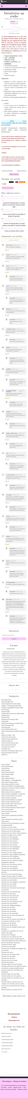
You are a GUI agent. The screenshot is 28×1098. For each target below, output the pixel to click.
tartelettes (8, 123)
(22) (9, 743)
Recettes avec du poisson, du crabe (11, 937)
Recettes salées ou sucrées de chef (11, 989)
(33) (8, 737)
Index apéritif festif (7, 766)
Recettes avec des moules (8, 884)
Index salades (5, 813)
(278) (11, 706)
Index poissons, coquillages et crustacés (13, 794)
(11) (5, 749)
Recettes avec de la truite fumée (10, 831)
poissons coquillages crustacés (16, 18)
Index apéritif (5, 764)
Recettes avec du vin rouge (9, 960)
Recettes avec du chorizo (8, 911)
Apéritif (6, 18)
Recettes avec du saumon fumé (10, 954)
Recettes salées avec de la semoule (11, 964)
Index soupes (5, 821)
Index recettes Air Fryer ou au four (11, 796)
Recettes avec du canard (8, 909)
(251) (12, 708)
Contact (10, 1087)
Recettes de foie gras (7, 962)
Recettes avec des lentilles (9, 880)
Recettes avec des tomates (9, 903)
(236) (5, 709)
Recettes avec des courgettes (10, 856)
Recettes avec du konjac (8, 935)
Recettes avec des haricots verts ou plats (13, 878)
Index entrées (5, 776)
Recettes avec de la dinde (9, 827)
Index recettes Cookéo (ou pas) (10, 802)
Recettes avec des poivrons (9, 899)
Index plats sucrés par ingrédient (11, 792)
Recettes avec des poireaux (9, 897)
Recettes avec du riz (7, 952)
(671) (6, 700)
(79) (5, 727)
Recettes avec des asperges (9, 837)
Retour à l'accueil (14, 174)
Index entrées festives (7, 778)
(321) (7, 702)
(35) (8, 735)
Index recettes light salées (9, 805)
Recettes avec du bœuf (8, 907)
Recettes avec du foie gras (9, 925)
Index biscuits (5, 768)
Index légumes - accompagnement (11, 780)
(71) (9, 729)
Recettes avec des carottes (9, 845)
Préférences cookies (22, 1089)
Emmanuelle (15, 673)
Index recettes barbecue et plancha (11, 800)
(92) (4, 721)
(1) (4, 754)
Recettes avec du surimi (8, 956)
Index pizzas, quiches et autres (10, 784)
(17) (7, 747)
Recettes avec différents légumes (11, 905)
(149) (5, 717)
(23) (6, 741)
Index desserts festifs (7, 772)
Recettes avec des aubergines (10, 839)
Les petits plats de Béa (7, 1045)
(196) (12, 713)
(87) (12, 723)
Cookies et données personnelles (8, 1089)
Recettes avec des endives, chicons (11, 864)
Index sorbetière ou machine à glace (12, 819)
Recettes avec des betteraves (10, 843)
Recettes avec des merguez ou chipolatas (13, 882)
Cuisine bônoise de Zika (7, 1039)
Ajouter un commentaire (14, 240)
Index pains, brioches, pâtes (9, 782)
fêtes (17, 123)
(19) (8, 745)
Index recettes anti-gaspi (8, 798)
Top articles (4, 1087)
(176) (5, 715)
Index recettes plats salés (9, 811)
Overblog (23, 1081)
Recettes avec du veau (7, 958)
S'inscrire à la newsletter (7, 188)
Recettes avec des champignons (10, 847)
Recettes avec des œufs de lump (10, 892)
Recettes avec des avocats (9, 841)
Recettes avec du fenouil (8, 923)
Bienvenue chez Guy (6, 1033)
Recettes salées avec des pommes (11, 976)
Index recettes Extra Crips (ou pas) (11, 804)
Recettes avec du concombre (9, 913)
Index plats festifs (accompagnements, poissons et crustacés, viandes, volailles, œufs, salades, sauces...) (13, 788)
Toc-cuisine (4, 1052)
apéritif (12, 121)
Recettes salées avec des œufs (10, 974)
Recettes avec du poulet (8, 946)
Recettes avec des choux (8, 850)
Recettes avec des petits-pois (10, 896)
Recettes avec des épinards (9, 866)
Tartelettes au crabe (14, 14)
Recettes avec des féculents (9, 868)
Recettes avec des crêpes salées (10, 858)
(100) (9, 719)
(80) (7, 725)
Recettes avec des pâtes (8, 894)
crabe (13, 123)
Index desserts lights (7, 774)
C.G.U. (24, 1087)
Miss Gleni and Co (5, 1048)
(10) (11, 751)
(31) (9, 739)
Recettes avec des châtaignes (10, 849)
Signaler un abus (18, 1087)
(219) (5, 711)
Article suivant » (22, 171)
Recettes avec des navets (8, 886)
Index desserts (5, 770)
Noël (20, 123)
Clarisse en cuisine (6, 1036)
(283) (10, 704)
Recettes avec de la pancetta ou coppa (12, 829)
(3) (9, 753)
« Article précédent (7, 171)
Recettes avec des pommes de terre (11, 901)
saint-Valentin (7, 125)
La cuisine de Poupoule (7, 1042)
